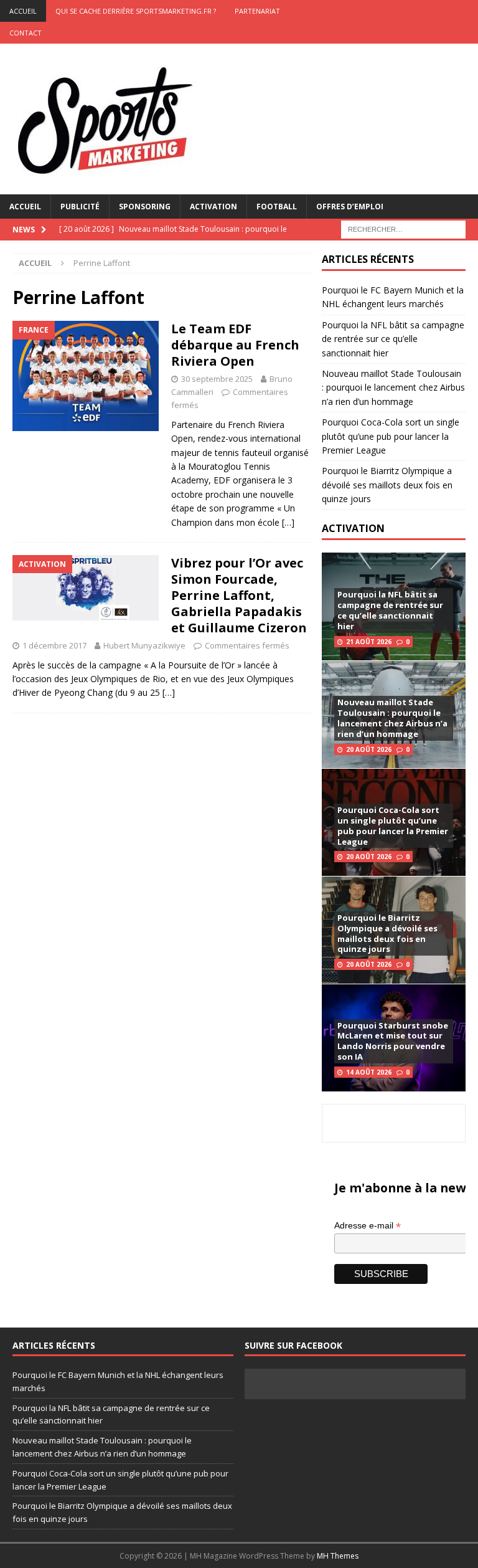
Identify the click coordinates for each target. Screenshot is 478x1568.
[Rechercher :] (403, 228)
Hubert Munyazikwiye (144, 645)
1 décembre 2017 (54, 645)
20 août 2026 (368, 749)
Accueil (25, 206)
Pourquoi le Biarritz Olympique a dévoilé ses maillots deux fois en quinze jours (387, 485)
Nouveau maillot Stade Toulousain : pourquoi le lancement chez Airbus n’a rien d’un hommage (393, 387)
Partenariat (257, 11)
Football (276, 206)
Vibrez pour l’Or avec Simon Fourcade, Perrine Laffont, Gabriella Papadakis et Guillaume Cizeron (239, 595)
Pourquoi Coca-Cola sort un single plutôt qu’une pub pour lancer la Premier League (390, 436)
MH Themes (337, 1556)
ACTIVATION (353, 528)
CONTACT (25, 32)
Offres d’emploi (349, 206)
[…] (288, 522)
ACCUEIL (23, 11)
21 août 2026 (368, 641)
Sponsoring (145, 206)
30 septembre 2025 (217, 378)
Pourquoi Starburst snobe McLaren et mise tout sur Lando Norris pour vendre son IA (392, 1041)
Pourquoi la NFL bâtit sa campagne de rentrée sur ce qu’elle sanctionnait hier (393, 339)
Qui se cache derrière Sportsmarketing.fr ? (135, 11)
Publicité (80, 206)
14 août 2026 (368, 1072)
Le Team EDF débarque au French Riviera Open (235, 344)
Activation (213, 206)
